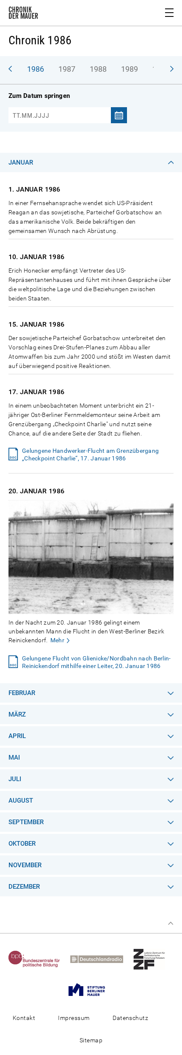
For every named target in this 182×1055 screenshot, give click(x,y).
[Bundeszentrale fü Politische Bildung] (38, 959)
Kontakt (24, 1017)
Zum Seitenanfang (171, 923)
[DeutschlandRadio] (101, 959)
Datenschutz (130, 1017)
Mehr (57, 640)
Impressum (73, 1017)
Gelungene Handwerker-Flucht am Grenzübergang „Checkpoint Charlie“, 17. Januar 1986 (90, 454)
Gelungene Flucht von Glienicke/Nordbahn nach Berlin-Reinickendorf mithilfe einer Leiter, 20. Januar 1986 (96, 662)
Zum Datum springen (39, 96)
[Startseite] (23, 14)
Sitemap (91, 1040)
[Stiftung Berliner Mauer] (91, 989)
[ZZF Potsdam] (153, 959)
